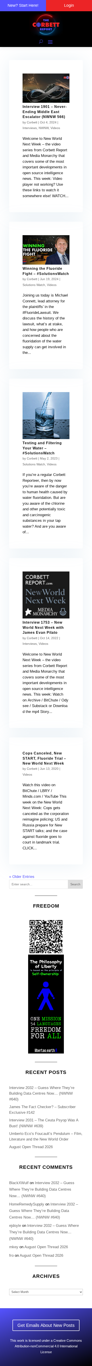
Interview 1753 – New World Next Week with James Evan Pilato (43, 627)
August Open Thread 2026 (31, 1147)
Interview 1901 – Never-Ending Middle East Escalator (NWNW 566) (45, 112)
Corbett (32, 122)
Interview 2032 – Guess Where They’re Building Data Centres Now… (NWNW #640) (41, 1093)
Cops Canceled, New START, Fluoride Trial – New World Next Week (44, 758)
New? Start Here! (23, 5)
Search (75, 884)
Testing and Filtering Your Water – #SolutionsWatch (42, 448)
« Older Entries (21, 877)
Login (69, 5)
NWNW (44, 128)
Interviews (30, 128)
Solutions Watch (34, 285)
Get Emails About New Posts (46, 1325)
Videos (55, 128)
